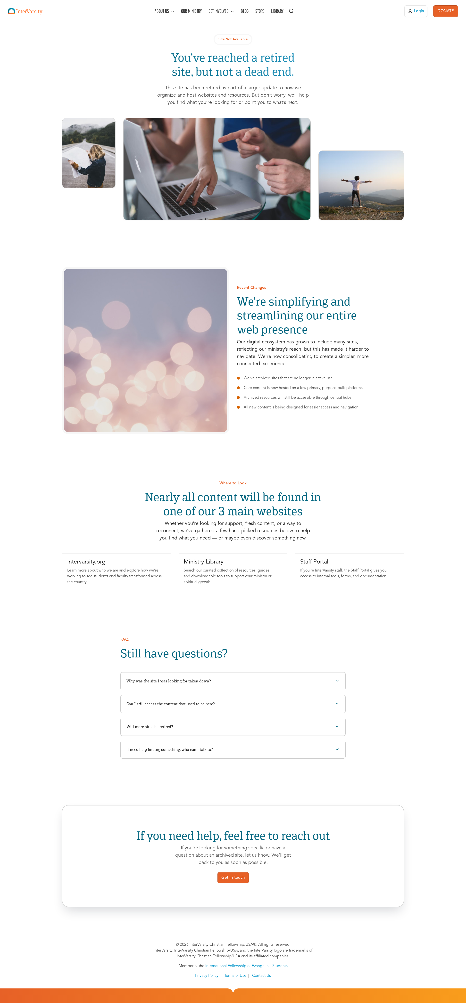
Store (259, 11)
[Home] (25, 11)
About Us (162, 11)
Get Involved (218, 11)
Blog (245, 11)
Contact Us (261, 976)
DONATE (446, 11)
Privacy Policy (206, 976)
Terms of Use (235, 976)
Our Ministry (191, 11)
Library (277, 11)
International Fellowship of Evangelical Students (246, 966)
